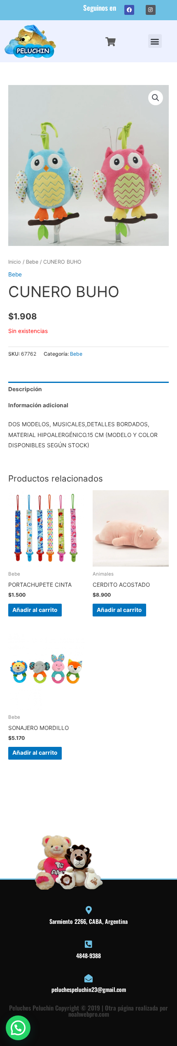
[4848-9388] (88, 944)
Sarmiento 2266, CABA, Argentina (88, 921)
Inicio (14, 262)
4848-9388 (88, 955)
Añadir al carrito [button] (34, 610)
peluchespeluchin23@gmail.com (88, 989)
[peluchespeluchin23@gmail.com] (88, 978)
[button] (155, 41)
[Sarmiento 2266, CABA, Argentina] (88, 910)
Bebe (32, 262)
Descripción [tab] (25, 389)
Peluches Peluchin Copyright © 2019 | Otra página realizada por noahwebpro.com (88, 1010)
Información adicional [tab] (38, 405)
